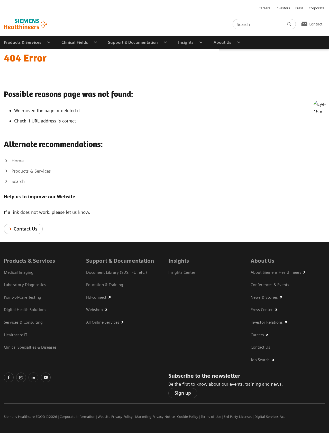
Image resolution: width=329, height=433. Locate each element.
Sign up (183, 393)
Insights (178, 261)
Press (299, 8)
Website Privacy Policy (115, 416)
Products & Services (29, 261)
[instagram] (21, 377)
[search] (289, 24)
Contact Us (25, 229)
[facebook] (9, 377)
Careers (264, 8)
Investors (283, 8)
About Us (262, 261)
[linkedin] (33, 377)
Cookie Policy (187, 416)
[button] (319, 106)
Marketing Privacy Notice (155, 416)
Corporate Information (77, 416)
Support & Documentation (120, 261)
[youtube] (46, 377)
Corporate (316, 8)
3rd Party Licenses (238, 416)
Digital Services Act (269, 416)
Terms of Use (211, 416)
